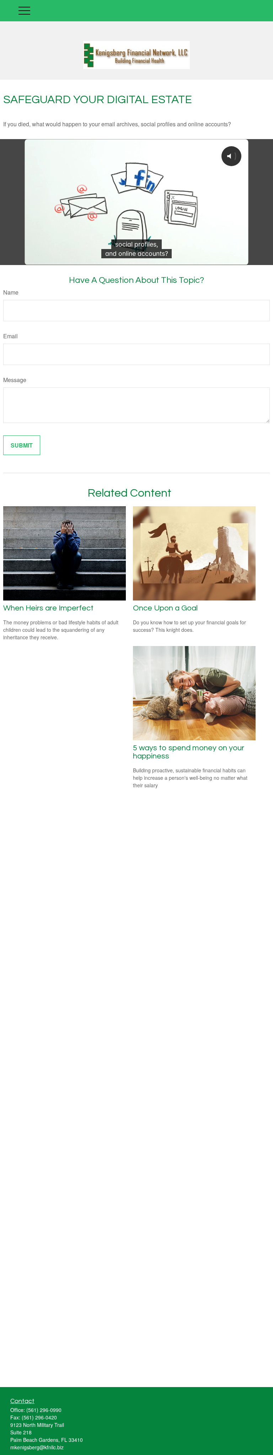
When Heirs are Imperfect (48, 608)
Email (10, 336)
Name (10, 292)
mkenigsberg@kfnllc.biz (37, 1447)
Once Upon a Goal (165, 608)
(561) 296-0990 (43, 1409)
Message (14, 380)
